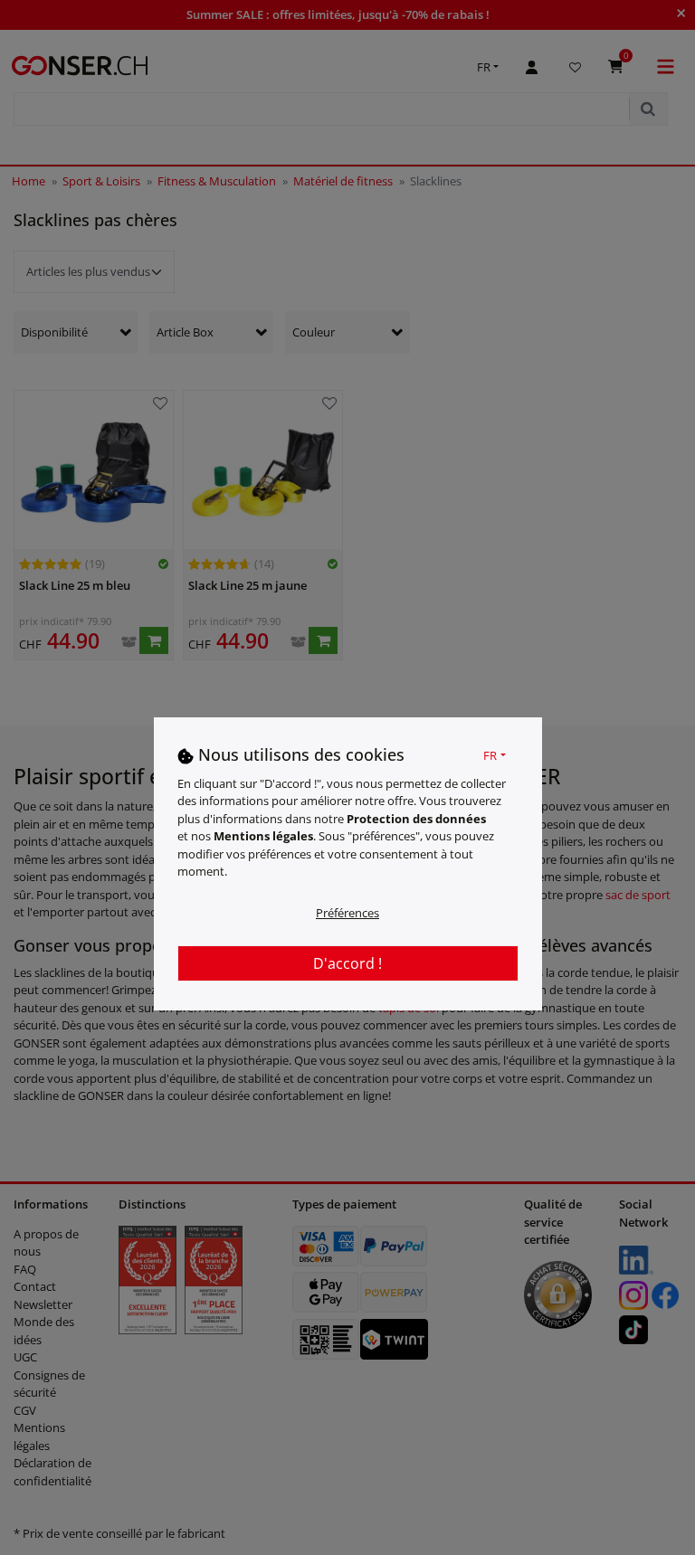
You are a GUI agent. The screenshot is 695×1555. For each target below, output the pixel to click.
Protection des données (416, 819)
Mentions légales (263, 836)
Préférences (347, 913)
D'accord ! (347, 963)
